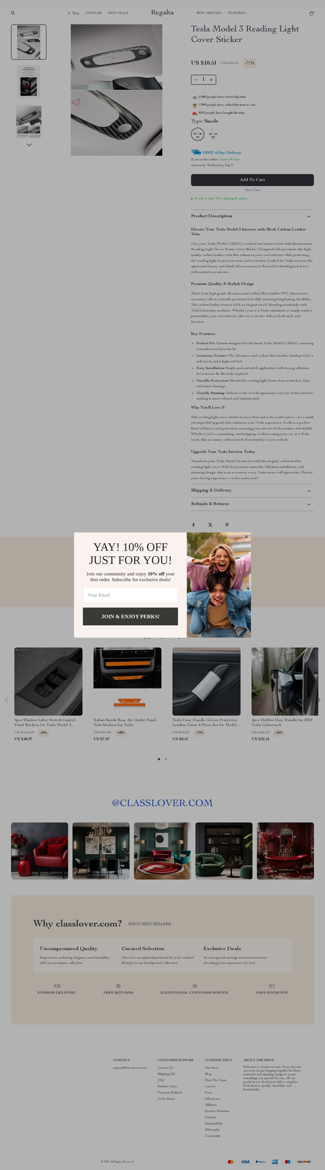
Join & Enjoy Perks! (130, 616)
